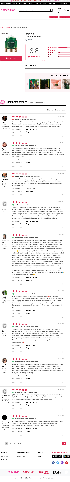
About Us (4, 452)
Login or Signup (59, 10)
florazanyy (5, 422)
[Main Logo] (8, 10)
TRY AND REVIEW (62, 3)
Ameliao (4, 297)
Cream (8, 28)
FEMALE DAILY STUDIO (49, 3)
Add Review (12, 58)
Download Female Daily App (9, 3)
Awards (40, 452)
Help (39, 456)
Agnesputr (5, 149)
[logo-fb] (53, 463)
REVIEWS (31, 3)
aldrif (4, 122)
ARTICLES (38, 3)
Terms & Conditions (23, 452)
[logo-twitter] (57, 463)
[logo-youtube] (66, 463)
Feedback (4, 456)
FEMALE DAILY (23, 3)
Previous (28, 84)
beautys (4, 208)
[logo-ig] (62, 463)
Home (2, 28)
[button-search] (50, 10)
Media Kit (4, 460)
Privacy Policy (21, 456)
